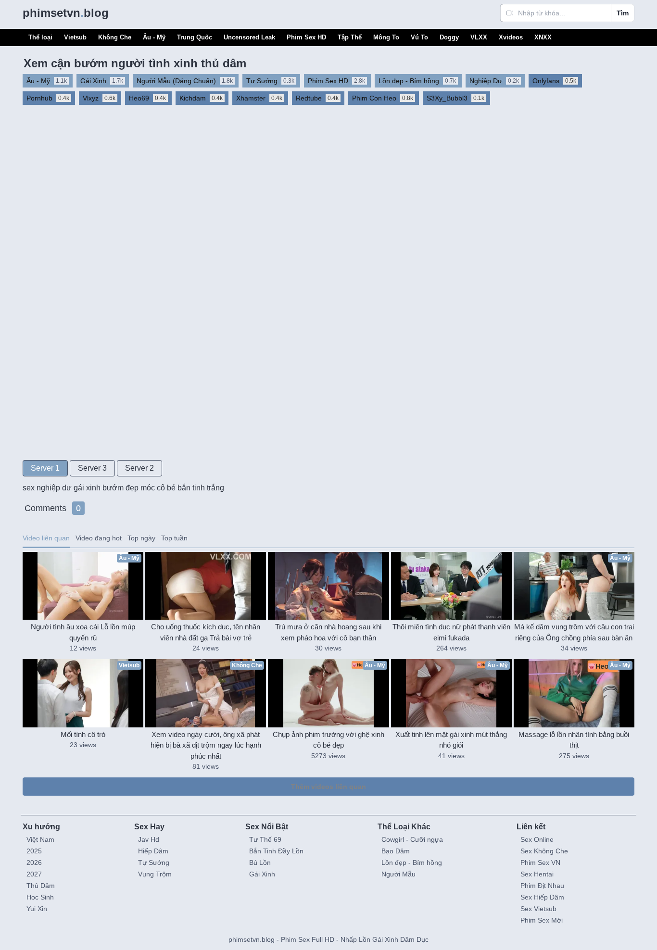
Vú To (419, 37)
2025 (34, 851)
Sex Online (537, 839)
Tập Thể (350, 37)
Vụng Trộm (155, 874)
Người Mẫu (398, 874)
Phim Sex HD (306, 37)
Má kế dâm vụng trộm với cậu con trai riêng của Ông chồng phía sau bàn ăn (574, 632)
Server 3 (92, 468)
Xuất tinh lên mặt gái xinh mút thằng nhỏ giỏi (451, 740)
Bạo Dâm (395, 851)
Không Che (114, 37)
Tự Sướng (153, 862)
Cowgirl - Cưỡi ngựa (412, 839)
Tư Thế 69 (265, 839)
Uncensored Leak (249, 37)
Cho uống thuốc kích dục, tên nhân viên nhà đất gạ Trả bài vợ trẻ (205, 632)
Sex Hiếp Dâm (542, 897)
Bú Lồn (260, 862)
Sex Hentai (537, 874)
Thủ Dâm (40, 885)
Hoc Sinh (40, 897)
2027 (34, 874)
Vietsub (75, 37)
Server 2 (139, 468)
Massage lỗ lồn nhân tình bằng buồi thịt (573, 740)
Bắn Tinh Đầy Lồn (276, 851)
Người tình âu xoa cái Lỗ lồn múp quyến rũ (83, 632)
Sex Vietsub (538, 908)
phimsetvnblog (66, 12)
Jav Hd (148, 839)
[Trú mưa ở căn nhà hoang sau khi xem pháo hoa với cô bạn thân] (328, 586)
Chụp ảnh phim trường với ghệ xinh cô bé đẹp (328, 740)
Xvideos (511, 37)
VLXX (478, 37)
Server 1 (45, 468)
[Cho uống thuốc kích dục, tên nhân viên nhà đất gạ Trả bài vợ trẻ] (205, 586)
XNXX (543, 37)
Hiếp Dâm (153, 851)
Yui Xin (36, 908)
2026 (34, 862)
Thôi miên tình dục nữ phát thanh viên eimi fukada (451, 632)
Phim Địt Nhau (542, 885)
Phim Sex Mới (541, 920)
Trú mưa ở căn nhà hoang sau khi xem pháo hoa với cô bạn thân (328, 632)
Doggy (449, 37)
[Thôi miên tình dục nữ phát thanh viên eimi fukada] (451, 586)
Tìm (623, 13)
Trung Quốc (194, 37)
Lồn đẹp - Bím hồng (411, 862)
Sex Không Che (544, 851)
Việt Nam (40, 839)
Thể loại (40, 37)
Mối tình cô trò (83, 734)
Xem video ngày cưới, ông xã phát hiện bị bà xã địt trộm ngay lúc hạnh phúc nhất (206, 745)
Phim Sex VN (540, 862)
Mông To (386, 37)
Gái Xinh (262, 874)
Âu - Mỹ (154, 37)
